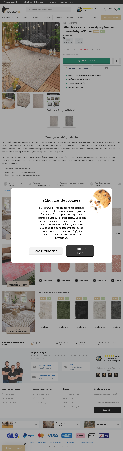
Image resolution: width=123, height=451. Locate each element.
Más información (46, 251)
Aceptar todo (80, 251)
